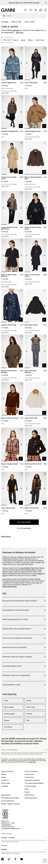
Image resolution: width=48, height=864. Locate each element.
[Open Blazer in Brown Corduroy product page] (12, 398)
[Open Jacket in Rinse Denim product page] (12, 305)
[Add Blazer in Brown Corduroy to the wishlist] (21, 384)
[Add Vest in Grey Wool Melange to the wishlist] (45, 337)
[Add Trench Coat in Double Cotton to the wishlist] (21, 143)
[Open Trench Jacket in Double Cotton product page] (36, 208)
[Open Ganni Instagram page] (2, 859)
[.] (24, 3)
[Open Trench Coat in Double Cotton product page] (12, 157)
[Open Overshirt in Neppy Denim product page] (12, 112)
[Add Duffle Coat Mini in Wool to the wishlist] (45, 430)
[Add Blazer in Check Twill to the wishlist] (45, 474)
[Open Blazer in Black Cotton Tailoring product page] (12, 255)
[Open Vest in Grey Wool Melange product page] (36, 351)
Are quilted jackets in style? (12, 683)
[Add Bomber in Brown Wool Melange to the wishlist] (21, 337)
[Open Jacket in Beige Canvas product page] (36, 112)
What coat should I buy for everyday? (14, 646)
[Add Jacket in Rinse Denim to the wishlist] (21, 291)
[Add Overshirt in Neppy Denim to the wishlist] (21, 97)
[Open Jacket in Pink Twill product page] (36, 398)
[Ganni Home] (8, 10)
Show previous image (3, 63)
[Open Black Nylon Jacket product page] (36, 305)
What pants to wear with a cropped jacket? (16, 674)
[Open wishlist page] (31, 10)
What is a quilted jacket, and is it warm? (15, 618)
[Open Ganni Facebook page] (15, 859)
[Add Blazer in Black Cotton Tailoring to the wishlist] (21, 241)
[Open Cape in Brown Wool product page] (12, 488)
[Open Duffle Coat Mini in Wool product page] (36, 444)
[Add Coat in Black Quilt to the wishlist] (45, 49)
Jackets (23, 40)
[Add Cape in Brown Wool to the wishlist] (21, 474)
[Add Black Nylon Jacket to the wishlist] (45, 291)
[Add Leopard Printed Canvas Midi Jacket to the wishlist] (21, 193)
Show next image (21, 63)
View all (15, 40)
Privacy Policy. (32, 762)
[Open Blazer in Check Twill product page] (36, 488)
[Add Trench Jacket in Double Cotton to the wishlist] (45, 193)
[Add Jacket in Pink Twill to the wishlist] (45, 384)
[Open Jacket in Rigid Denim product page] (12, 63)
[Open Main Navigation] (45, 10)
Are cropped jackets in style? (12, 665)
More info (19, 32)
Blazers (30, 40)
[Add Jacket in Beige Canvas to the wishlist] (45, 97)
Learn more (5, 93)
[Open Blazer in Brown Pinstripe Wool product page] (36, 157)
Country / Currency (6, 833)
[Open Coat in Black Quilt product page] (36, 63)
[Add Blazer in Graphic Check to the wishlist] (21, 430)
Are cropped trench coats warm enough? (15, 609)
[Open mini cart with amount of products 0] (40, 10)
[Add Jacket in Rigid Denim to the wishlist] (21, 49)
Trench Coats (39, 40)
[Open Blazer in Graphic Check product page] (12, 444)
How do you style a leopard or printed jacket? (17, 637)
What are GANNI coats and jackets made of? (17, 627)
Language (4, 845)
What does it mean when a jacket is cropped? (17, 655)
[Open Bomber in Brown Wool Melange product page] (12, 351)
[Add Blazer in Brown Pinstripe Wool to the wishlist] (45, 143)
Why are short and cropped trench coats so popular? (19, 599)
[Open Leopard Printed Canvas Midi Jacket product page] (12, 208)
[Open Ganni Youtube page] (21, 859)
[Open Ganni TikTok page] (8, 859)
